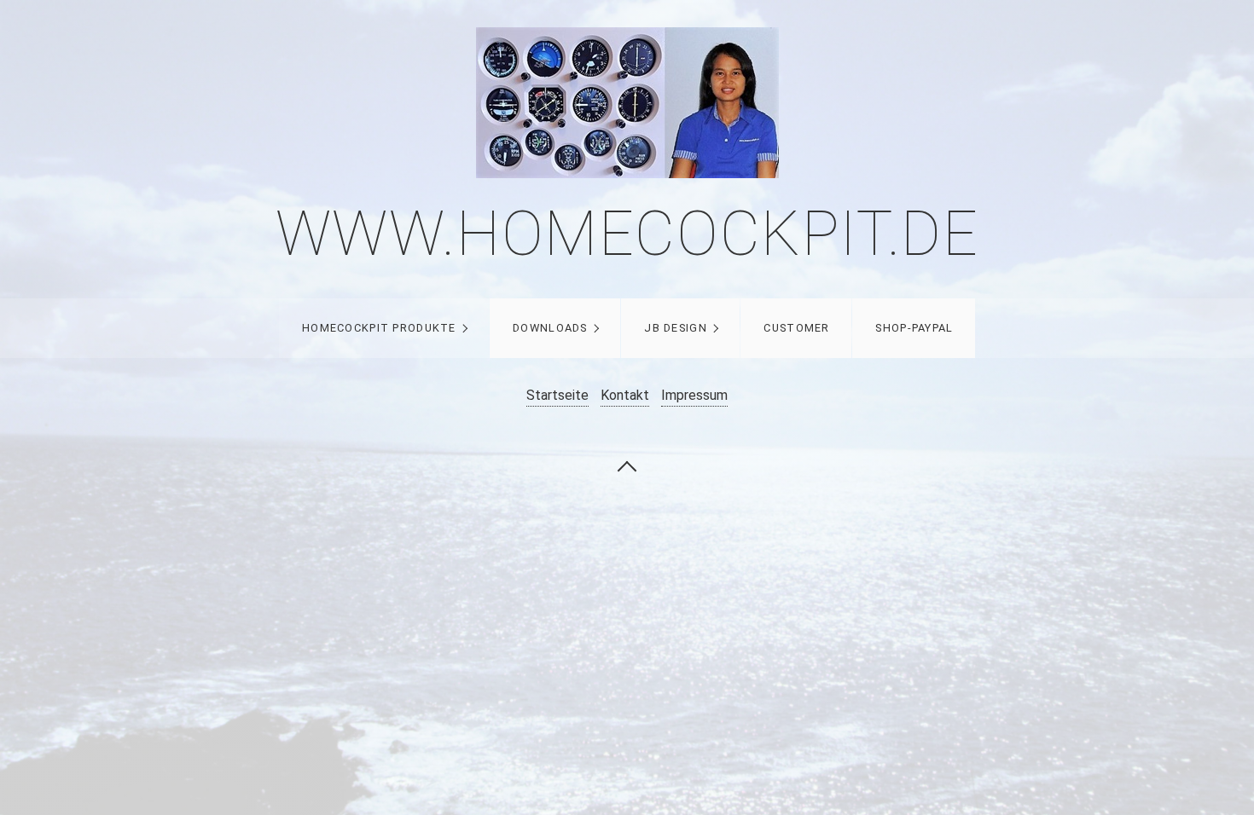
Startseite (557, 395)
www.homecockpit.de (627, 234)
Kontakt (625, 395)
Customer (796, 327)
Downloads (550, 327)
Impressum (694, 395)
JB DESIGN (675, 327)
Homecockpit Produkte (379, 327)
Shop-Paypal (914, 327)
